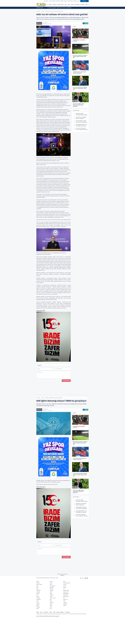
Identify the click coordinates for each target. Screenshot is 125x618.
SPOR (69, 4)
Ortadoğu (82, 4)
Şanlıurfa (54, 4)
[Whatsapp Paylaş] (87, 23)
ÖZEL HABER (77, 4)
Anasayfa (38, 11)
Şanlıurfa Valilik (60, 4)
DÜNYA (72, 4)
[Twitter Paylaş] (85, 23)
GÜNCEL (42, 11)
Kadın (66, 4)
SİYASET (50, 4)
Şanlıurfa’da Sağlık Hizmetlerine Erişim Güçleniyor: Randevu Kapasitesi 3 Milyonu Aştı (63, 7)
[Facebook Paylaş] (83, 23)
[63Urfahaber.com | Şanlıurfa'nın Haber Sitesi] (41, 4)
